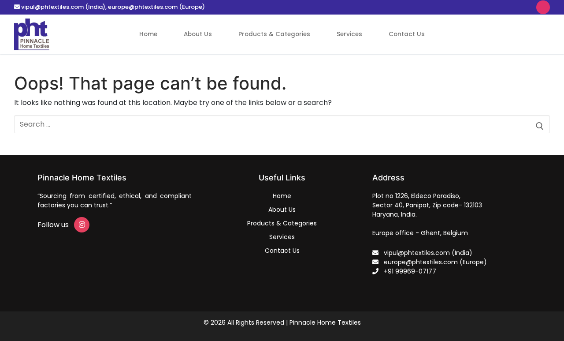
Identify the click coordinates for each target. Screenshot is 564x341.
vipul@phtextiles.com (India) (63, 7)
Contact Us (282, 250)
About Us (282, 209)
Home (282, 195)
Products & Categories (282, 223)
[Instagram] (543, 7)
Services (282, 236)
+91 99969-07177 (407, 271)
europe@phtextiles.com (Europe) (156, 7)
